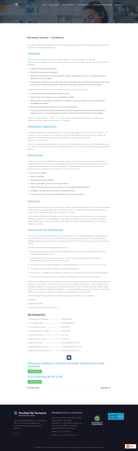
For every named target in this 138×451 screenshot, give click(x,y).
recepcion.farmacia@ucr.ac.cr (67, 435)
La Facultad (53, 5)
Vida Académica (83, 5)
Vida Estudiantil (68, 5)
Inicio (44, 5)
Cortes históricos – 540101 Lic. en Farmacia (51, 118)
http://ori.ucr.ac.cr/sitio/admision (39, 62)
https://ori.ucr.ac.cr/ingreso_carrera (56, 89)
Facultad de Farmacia (32, 414)
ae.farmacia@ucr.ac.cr (50, 307)
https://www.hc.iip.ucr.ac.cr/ (38, 140)
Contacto (118, 5)
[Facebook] (69, 357)
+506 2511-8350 (65, 431)
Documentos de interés (102, 5)
